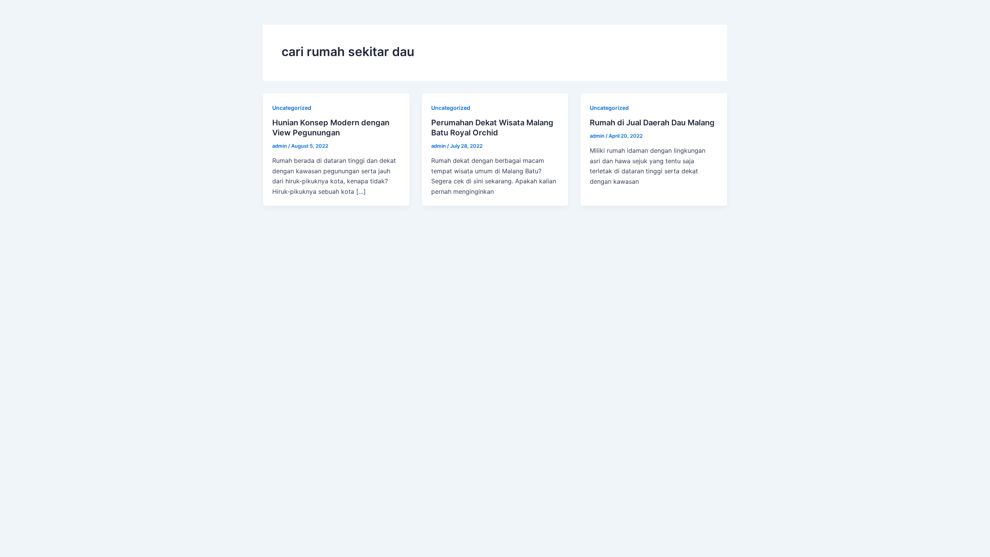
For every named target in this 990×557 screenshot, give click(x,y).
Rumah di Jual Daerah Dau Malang (653, 122)
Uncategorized (291, 107)
